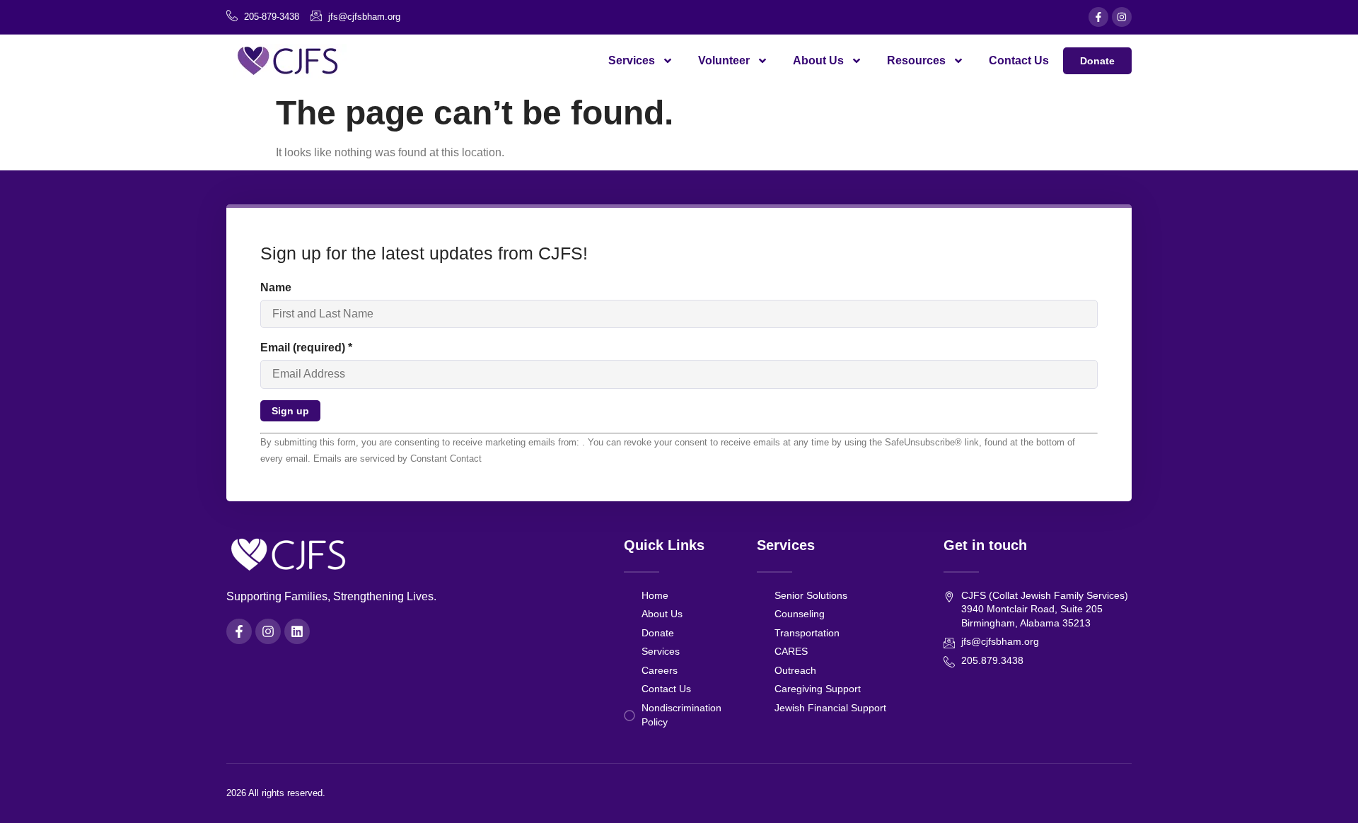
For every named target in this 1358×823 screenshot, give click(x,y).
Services (631, 60)
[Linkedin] (297, 631)
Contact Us (1019, 60)
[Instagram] (1122, 17)
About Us (818, 60)
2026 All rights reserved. (275, 793)
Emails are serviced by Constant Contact (397, 458)
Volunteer (724, 60)
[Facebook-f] (1098, 17)
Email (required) (306, 348)
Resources (916, 60)
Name (275, 287)
